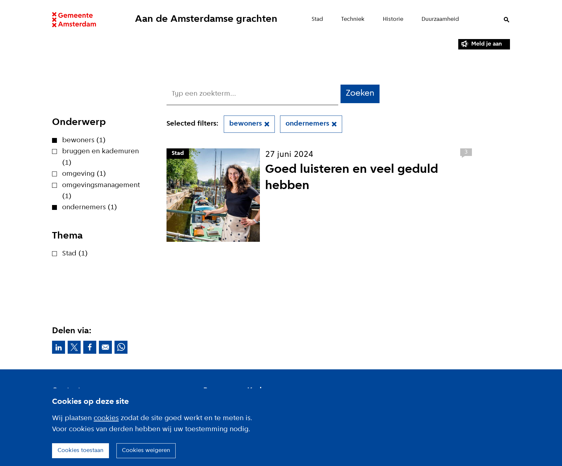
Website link (74, 19)
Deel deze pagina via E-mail (105, 347)
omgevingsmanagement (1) (101, 191)
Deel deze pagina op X (74, 347)
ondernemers (307, 123)
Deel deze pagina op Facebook (89, 347)
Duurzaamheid (440, 19)
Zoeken (506, 19)
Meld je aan (486, 44)
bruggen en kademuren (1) (100, 157)
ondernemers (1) (89, 207)
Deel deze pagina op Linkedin (58, 347)
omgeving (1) (84, 174)
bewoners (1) (84, 140)
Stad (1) (75, 253)
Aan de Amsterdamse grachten (206, 19)
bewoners (245, 123)
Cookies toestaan (80, 450)
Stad (317, 19)
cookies (106, 418)
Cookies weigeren (146, 450)
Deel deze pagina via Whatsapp (120, 347)
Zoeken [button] (360, 93)
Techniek (353, 19)
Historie (393, 19)
